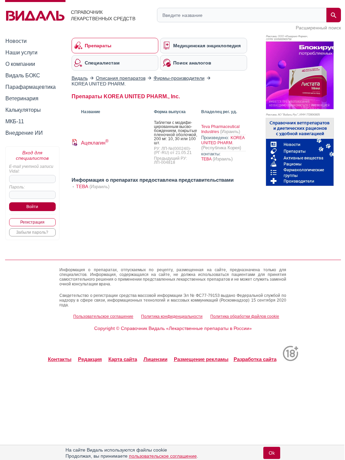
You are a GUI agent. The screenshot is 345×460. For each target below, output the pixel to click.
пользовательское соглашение (163, 456)
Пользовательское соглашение (103, 316)
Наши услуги (21, 52)
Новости (16, 41)
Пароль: (17, 187)
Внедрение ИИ (24, 133)
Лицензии (155, 359)
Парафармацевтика (30, 87)
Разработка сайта (255, 359)
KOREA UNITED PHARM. (222, 140)
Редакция (90, 359)
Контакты (60, 359)
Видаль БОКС (22, 75)
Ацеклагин (95, 143)
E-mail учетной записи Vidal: (31, 169)
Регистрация (32, 222)
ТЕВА (207, 159)
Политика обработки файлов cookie (244, 316)
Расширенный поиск (318, 27)
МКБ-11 (14, 121)
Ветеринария (21, 98)
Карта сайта (122, 359)
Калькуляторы (23, 110)
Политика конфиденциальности (172, 316)
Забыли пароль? (32, 232)
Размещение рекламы (201, 359)
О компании (20, 64)
